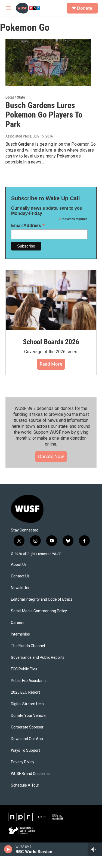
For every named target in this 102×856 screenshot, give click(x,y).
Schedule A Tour (25, 785)
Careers (17, 623)
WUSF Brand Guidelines (31, 774)
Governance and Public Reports (37, 658)
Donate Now (51, 456)
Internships (20, 634)
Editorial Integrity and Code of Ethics (42, 599)
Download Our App (27, 739)
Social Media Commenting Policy (39, 611)
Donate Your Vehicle (28, 716)
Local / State (15, 97)
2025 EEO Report (25, 692)
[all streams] (95, 849)
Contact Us (20, 576)
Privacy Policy (22, 762)
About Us (19, 565)
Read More (51, 364)
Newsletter (20, 588)
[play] (8, 849)
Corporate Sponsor (27, 727)
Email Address (28, 225)
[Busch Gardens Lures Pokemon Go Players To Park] (48, 62)
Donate (84, 8)
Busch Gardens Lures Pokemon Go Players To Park (43, 115)
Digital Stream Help (27, 704)
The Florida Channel (28, 646)
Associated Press (18, 136)
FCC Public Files (24, 669)
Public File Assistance (29, 681)
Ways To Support (25, 750)
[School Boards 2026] (51, 300)
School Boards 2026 (51, 342)
